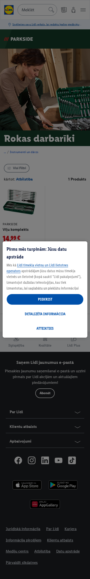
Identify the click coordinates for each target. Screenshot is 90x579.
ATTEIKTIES (45, 328)
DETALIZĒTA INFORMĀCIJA (45, 314)
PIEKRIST (45, 299)
